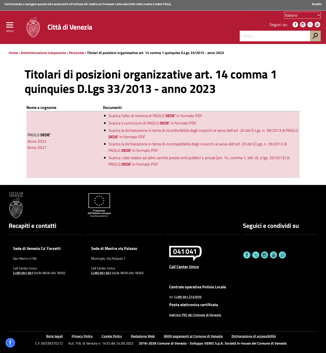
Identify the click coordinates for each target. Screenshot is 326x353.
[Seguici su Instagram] (303, 24)
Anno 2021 (36, 147)
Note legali (54, 336)
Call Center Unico (184, 266)
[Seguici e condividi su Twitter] (255, 255)
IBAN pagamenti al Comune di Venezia (193, 336)
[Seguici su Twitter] (310, 24)
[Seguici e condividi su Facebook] (246, 255)
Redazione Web (143, 336)
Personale (76, 52)
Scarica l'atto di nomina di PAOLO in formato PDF (155, 116)
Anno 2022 (36, 141)
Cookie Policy (162, 4)
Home (13, 52)
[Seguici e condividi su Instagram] (264, 255)
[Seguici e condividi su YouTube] (273, 255)
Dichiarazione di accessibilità (254, 336)
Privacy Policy (82, 336)
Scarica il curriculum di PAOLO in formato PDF (152, 123)
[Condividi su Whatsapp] (282, 255)
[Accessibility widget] (10, 343)
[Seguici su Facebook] (295, 24)
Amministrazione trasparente (43, 52)
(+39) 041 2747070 (188, 297)
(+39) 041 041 (23, 273)
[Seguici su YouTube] (317, 24)
